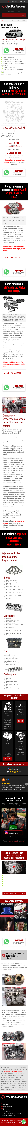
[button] (1, 784)
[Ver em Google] (3, 779)
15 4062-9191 (13, 1)
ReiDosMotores (7, 1111)
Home (3, 21)
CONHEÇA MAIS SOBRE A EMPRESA (14, 893)
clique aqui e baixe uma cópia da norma (15, 1071)
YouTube (22, 841)
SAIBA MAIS (7, 759)
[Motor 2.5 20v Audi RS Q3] (14, 112)
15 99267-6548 (23, 1)
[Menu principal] (22, 15)
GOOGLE (20, 721)
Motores (8, 21)
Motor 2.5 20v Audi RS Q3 (12, 257)
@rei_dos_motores (13, 841)
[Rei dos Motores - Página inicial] (14, 9)
